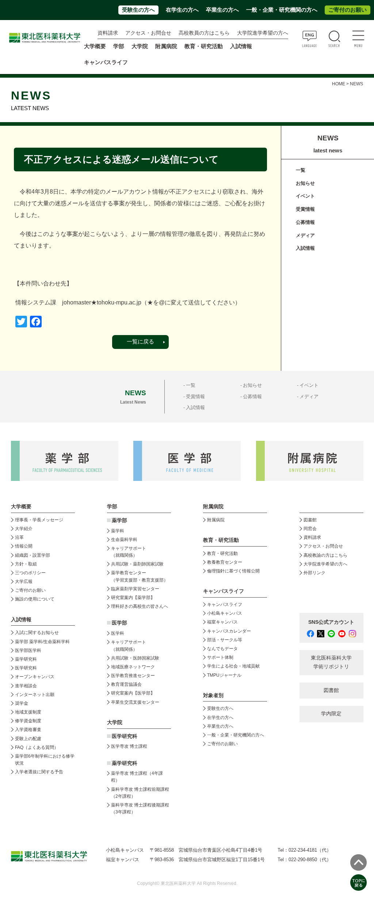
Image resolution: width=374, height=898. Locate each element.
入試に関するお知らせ (37, 632)
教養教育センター (224, 562)
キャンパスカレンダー (229, 631)
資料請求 (108, 33)
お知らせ (305, 183)
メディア (305, 235)
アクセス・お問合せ (148, 33)
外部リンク (314, 572)
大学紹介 (24, 528)
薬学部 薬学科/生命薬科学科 (42, 641)
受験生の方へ (138, 10)
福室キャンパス (222, 622)
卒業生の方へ (222, 10)
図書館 (310, 519)
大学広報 (24, 581)
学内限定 (331, 713)
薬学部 (119, 520)
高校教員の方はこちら (204, 33)
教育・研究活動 (222, 553)
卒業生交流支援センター (135, 702)
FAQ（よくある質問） (36, 747)
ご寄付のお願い (347, 10)
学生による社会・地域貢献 (233, 666)
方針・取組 (26, 564)
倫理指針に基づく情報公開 (233, 571)
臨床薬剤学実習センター (135, 588)
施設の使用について (34, 599)
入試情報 (305, 248)
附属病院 (166, 46)
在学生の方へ (182, 10)
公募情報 (305, 222)
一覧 (300, 170)
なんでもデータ (222, 648)
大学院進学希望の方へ (262, 33)
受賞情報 (305, 209)
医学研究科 (26, 667)
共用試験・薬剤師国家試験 (137, 564)
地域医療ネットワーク (133, 666)
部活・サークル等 (224, 639)
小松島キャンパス (224, 613)
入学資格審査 (28, 729)
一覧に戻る (140, 342)
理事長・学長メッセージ (39, 519)
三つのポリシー (30, 572)
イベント (305, 196)
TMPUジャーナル (224, 675)
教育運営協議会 (126, 684)
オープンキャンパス (34, 676)
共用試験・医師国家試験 (135, 658)
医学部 (119, 623)
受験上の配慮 (28, 738)
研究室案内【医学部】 (133, 693)
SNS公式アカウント (331, 622)
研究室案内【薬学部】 (133, 597)
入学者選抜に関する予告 (39, 771)
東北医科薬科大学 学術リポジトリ (331, 662)
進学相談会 (26, 685)
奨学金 (21, 703)
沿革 (19, 537)
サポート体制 (220, 657)
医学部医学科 (28, 650)
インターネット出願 (34, 694)
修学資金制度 (28, 720)
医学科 (117, 633)
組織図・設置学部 (32, 555)
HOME (338, 83)
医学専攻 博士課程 (129, 746)
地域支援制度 (28, 712)
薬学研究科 (26, 659)
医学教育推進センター (133, 675)
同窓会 (310, 528)
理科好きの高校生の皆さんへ (139, 606)
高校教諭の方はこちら (325, 555)
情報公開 (24, 546)
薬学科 (117, 530)
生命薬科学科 (124, 539)
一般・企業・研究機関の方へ (281, 10)
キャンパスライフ (224, 604)
